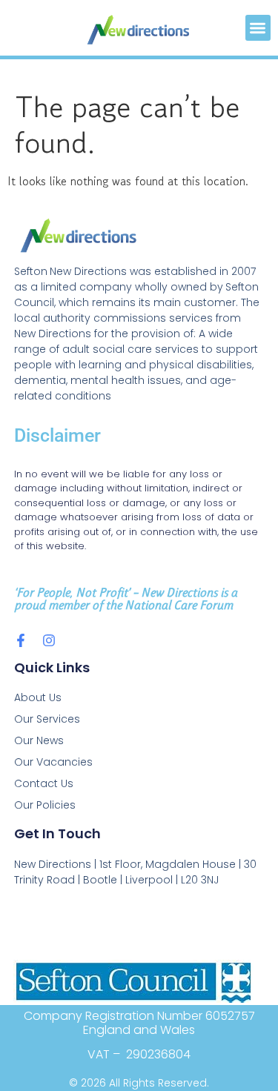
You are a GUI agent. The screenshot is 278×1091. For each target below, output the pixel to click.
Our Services (47, 719)
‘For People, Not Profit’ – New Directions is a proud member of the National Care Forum (125, 598)
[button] (258, 28)
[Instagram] (49, 640)
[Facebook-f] (20, 640)
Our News (39, 740)
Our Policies (45, 804)
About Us (38, 697)
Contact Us (43, 783)
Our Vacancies (53, 762)
